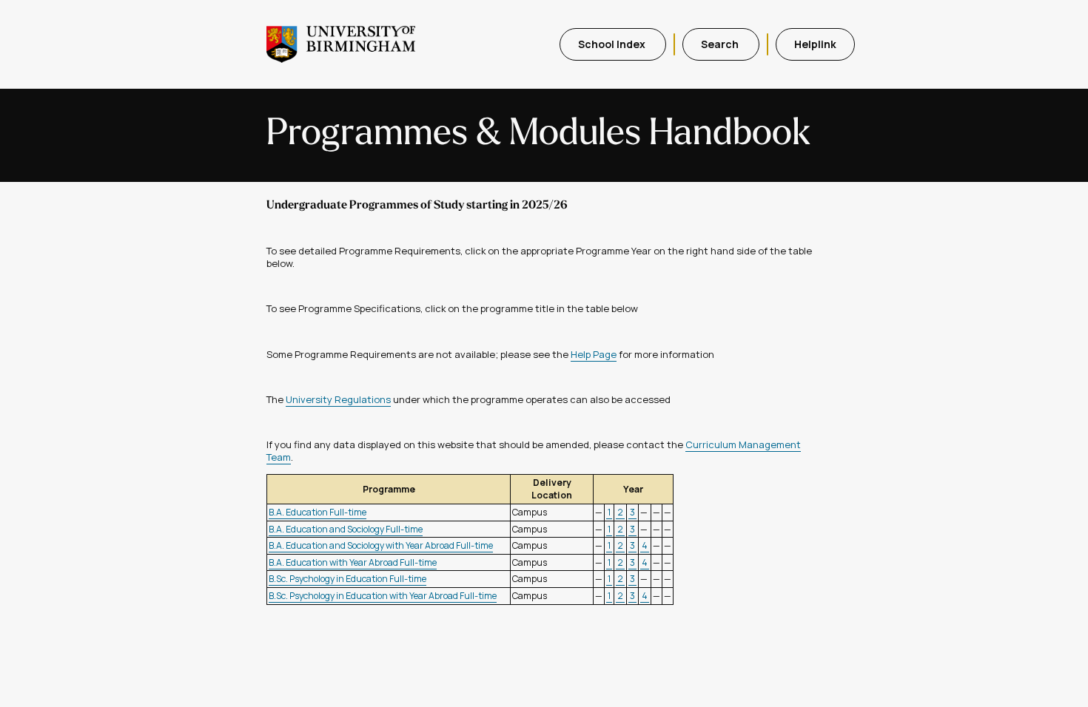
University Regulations (338, 399)
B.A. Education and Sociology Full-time (346, 529)
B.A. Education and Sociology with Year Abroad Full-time (381, 545)
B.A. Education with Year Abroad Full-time (353, 562)
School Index (613, 44)
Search (721, 44)
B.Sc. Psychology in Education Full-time (347, 578)
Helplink (815, 44)
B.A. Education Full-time (317, 512)
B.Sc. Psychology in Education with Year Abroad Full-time (383, 595)
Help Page (594, 354)
